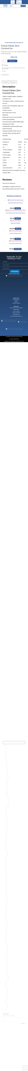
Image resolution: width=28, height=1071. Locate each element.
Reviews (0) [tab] (13, 82)
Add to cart (12, 60)
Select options (18, 249)
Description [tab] (5, 82)
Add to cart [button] (17, 208)
